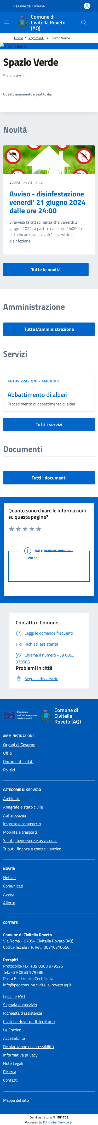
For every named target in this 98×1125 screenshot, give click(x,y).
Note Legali (13, 1063)
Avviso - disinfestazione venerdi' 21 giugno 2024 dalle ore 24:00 (47, 202)
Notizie (9, 877)
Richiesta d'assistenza (22, 1013)
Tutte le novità (46, 269)
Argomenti (36, 38)
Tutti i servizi (49, 424)
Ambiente (51, 381)
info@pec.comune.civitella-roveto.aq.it (37, 985)
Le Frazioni (12, 1030)
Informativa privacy (20, 1055)
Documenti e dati (18, 761)
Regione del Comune (29, 6)
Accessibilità (14, 1038)
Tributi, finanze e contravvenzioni (32, 849)
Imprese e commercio (22, 824)
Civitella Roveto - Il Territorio (29, 1021)
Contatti (10, 1080)
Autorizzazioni (23, 381)
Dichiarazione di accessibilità (28, 1046)
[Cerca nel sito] (84, 22)
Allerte (9, 903)
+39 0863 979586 (27, 972)
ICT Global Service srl (58, 1122)
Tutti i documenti (49, 477)
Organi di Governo (19, 745)
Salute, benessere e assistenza (30, 840)
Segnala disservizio (20, 1005)
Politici (9, 770)
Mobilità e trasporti (20, 832)
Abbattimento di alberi (38, 394)
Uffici (7, 753)
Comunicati (13, 886)
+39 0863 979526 (46, 966)
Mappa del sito (16, 1100)
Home (18, 38)
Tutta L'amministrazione (49, 329)
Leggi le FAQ (14, 996)
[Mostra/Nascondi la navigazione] (6, 22)
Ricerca (9, 1072)
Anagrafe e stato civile (23, 807)
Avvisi (14, 182)
